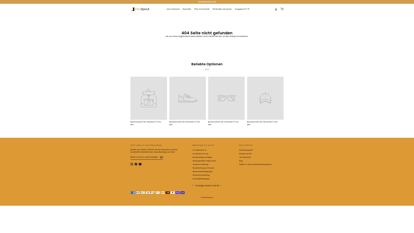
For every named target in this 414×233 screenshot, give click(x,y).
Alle (207, 69)
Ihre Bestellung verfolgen (202, 157)
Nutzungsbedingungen (201, 179)
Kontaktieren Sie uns (200, 154)
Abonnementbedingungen (203, 172)
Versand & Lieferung (200, 164)
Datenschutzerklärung (201, 175)
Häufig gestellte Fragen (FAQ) (204, 161)
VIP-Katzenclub (245, 157)
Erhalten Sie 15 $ (245, 154)
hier (220, 36)
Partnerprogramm (246, 150)
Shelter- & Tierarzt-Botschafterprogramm (255, 164)
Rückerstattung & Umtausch (203, 168)
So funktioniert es (199, 150)
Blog (241, 161)
